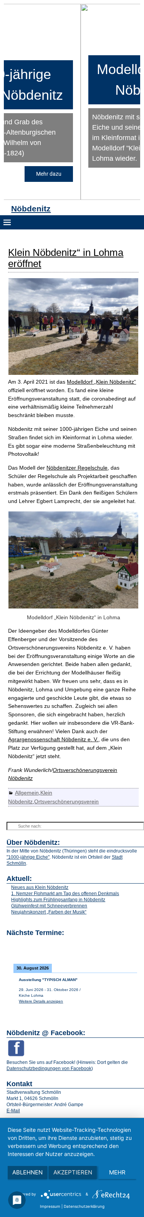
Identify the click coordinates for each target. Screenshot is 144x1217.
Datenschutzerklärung (84, 1206)
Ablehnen (27, 1172)
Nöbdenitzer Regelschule (77, 468)
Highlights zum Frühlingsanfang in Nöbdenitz (58, 899)
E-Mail (13, 1110)
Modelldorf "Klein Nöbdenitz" (72, 79)
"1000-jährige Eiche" (28, 857)
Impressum (50, 1206)
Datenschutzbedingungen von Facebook (49, 1068)
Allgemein (27, 793)
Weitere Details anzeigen (41, 1001)
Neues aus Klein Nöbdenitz (39, 887)
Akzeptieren (72, 1172)
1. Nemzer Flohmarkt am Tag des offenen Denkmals (65, 893)
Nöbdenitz (31, 208)
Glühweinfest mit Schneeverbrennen (49, 906)
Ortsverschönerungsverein (66, 801)
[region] (72, 102)
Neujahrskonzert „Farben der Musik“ (48, 912)
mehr (117, 1172)
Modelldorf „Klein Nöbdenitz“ (101, 382)
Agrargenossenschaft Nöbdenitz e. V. (53, 739)
